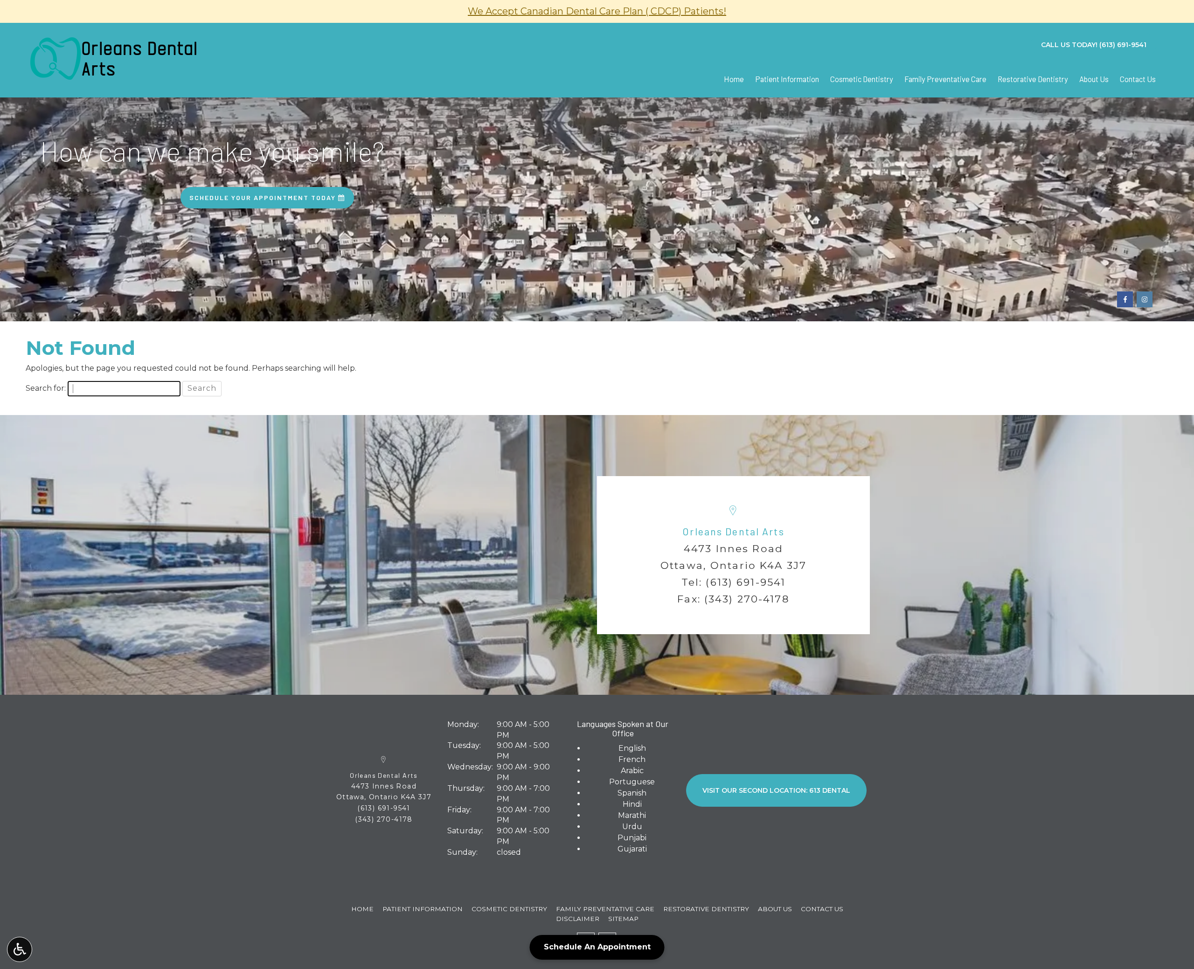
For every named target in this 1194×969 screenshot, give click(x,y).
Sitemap (623, 918)
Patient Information (787, 79)
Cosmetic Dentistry (861, 79)
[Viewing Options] (19, 949)
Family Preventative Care (945, 79)
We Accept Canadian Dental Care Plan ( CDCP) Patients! (597, 11)
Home (734, 79)
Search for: (46, 388)
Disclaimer (577, 918)
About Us (1094, 79)
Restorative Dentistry (1033, 79)
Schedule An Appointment (597, 946)
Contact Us (1138, 79)
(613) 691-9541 (745, 582)
